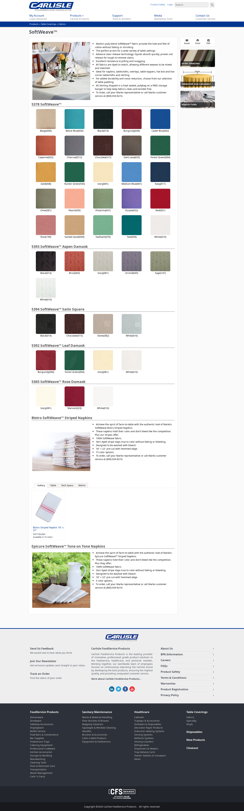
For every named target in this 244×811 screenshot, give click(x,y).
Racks (137, 759)
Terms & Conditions (173, 678)
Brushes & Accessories (94, 734)
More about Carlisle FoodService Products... (116, 679)
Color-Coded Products (94, 738)
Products (34, 24)
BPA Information (172, 654)
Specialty (191, 720)
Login (170, 4)
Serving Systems (143, 734)
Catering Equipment (41, 745)
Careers (166, 660)
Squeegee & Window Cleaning (99, 727)
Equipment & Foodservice (96, 741)
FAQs (164, 666)
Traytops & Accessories (147, 720)
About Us (167, 648)
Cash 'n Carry (37, 776)
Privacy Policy (170, 695)
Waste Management (41, 773)
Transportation (38, 769)
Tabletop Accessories (41, 724)
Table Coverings (48, 24)
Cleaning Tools (38, 762)
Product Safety (158, 4)
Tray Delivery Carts (144, 752)
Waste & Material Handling (97, 717)
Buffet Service (37, 731)
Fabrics (62, 24)
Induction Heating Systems (149, 731)
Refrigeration (141, 745)
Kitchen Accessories (41, 752)
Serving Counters (144, 741)
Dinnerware (36, 717)
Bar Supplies (37, 738)
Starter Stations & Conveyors (150, 755)
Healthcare (141, 712)
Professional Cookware (42, 748)
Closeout (192, 748)
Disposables (194, 732)
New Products (195, 740)
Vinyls (189, 724)
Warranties (168, 683)
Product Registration (174, 689)
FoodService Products (44, 712)
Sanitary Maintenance (97, 712)
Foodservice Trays (40, 741)
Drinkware (35, 720)
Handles (86, 731)
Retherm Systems (144, 738)
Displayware (37, 727)
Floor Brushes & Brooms (95, 720)
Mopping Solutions (92, 724)
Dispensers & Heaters (146, 748)
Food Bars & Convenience (44, 734)
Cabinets (139, 717)
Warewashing (37, 759)
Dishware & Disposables (147, 724)
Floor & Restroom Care (42, 766)
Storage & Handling (41, 755)
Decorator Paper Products (148, 727)
